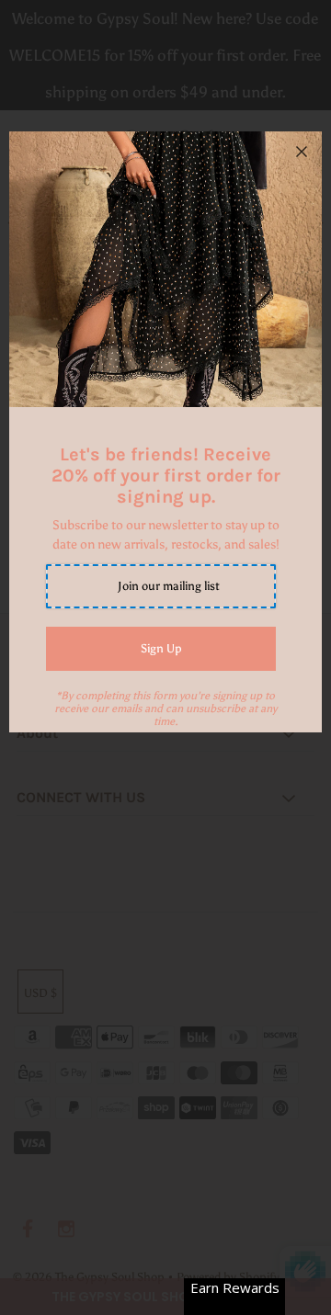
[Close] (301, 151)
